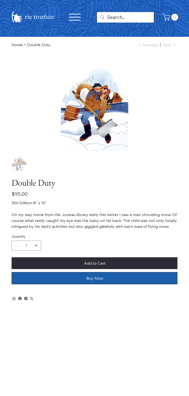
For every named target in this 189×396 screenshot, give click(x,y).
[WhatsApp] (14, 298)
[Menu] (74, 17)
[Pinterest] (25, 298)
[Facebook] (19, 298)
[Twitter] (31, 298)
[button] (171, 17)
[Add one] (36, 245)
